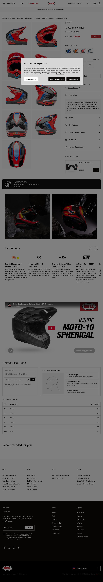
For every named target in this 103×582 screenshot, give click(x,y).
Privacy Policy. (60, 73)
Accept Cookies (73, 79)
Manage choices (31, 79)
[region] (52, 71)
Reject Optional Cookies (57, 79)
